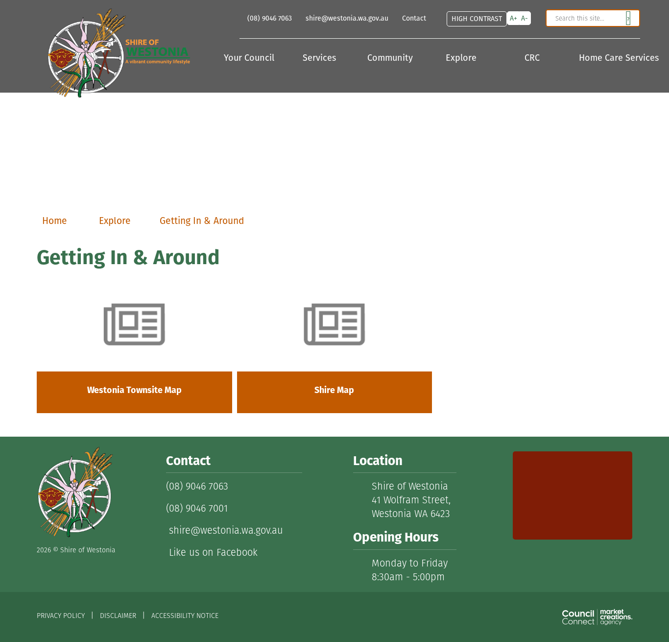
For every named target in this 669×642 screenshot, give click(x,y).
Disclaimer (118, 615)
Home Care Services (609, 58)
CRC (533, 58)
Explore (462, 58)
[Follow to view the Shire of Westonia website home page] (75, 491)
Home (54, 220)
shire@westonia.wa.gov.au (224, 530)
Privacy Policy (61, 615)
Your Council (250, 58)
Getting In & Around (202, 220)
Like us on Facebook (212, 552)
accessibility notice (184, 615)
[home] (114, 49)
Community (391, 58)
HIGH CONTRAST (477, 19)
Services (320, 58)
